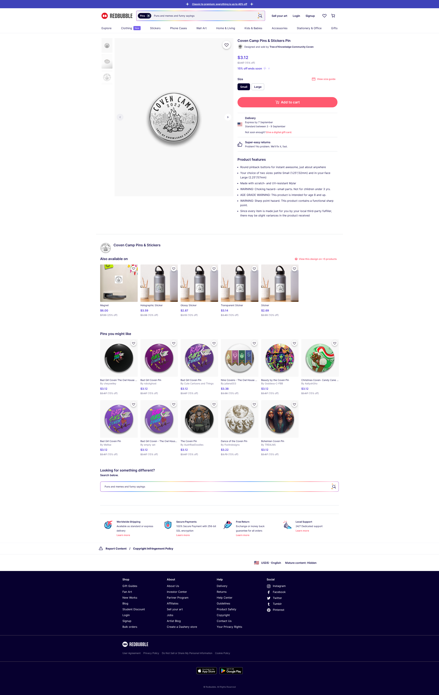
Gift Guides (129, 586)
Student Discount (133, 609)
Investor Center (177, 591)
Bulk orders (129, 626)
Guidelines (223, 603)
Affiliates (172, 603)
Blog (125, 603)
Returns (222, 591)
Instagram (279, 586)
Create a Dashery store (182, 626)
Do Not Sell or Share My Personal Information (187, 653)
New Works (129, 597)
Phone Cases (178, 28)
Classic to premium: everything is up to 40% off (219, 4)
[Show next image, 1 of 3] (227, 117)
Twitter (277, 598)
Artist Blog (174, 621)
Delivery (222, 586)
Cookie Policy (222, 653)
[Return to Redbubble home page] (117, 16)
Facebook (279, 592)
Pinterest (278, 609)
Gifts (334, 28)
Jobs (170, 615)
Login (126, 615)
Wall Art (201, 28)
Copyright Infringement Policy (153, 548)
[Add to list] (226, 45)
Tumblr (277, 603)
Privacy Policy (151, 653)
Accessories (279, 28)
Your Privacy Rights (229, 626)
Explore (106, 28)
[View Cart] (333, 16)
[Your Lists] (324, 16)
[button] (219, 4)
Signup (126, 621)
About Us (173, 586)
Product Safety (226, 609)
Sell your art (175, 609)
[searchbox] (219, 486)
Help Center (224, 597)
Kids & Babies (253, 28)
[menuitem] (106, 28)
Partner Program (177, 597)
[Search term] (260, 15)
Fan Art (127, 591)
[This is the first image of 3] (120, 117)
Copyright (223, 615)
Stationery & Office (309, 28)
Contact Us (224, 621)
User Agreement (131, 653)
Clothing (130, 28)
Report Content (116, 548)
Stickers (155, 28)
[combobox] (201, 16)
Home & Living (225, 28)
